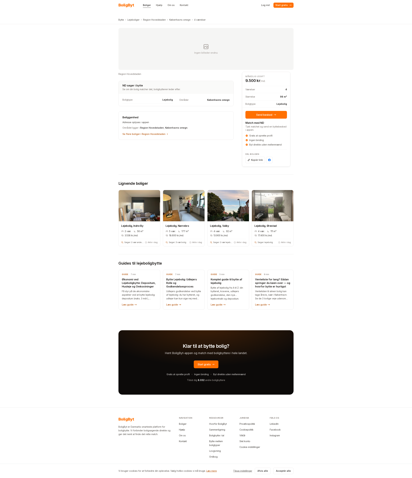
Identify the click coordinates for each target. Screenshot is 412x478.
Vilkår (242, 435)
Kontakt (183, 441)
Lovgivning (215, 451)
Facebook (275, 429)
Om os (182, 435)
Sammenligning (217, 429)
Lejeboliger (133, 19)
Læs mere (211, 470)
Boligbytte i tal (216, 435)
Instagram (275, 435)
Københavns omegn (180, 19)
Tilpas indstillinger (242, 470)
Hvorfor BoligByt (218, 423)
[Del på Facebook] (269, 160)
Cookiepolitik (246, 429)
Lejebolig (281, 104)
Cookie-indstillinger (249, 447)
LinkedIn (274, 423)
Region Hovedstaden (154, 19)
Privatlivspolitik (247, 423)
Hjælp (182, 429)
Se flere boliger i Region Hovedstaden (143, 134)
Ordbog (213, 456)
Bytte (121, 19)
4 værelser (200, 19)
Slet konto (244, 441)
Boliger (183, 423)
